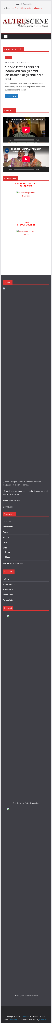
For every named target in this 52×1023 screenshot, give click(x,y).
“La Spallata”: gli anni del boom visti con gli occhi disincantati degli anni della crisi (24, 73)
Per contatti (8, 527)
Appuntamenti (9, 584)
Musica (6, 537)
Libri (5, 542)
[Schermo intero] (46, 140)
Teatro (8, 58)
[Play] (6, 140)
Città (5, 548)
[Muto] (42, 140)
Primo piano (8, 595)
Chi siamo (7, 521)
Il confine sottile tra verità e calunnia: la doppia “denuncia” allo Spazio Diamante (27, 9)
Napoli (8, 557)
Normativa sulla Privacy (13, 563)
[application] (26, 129)
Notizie (6, 579)
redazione (26, 62)
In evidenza (8, 589)
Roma (7, 552)
